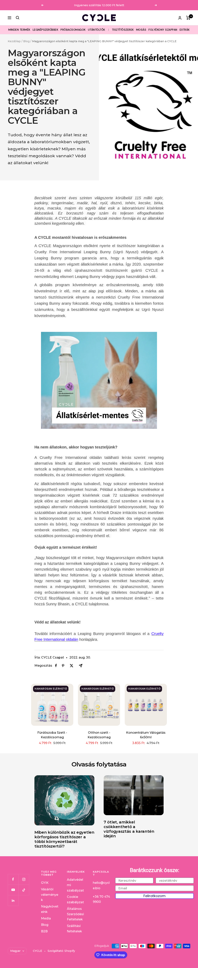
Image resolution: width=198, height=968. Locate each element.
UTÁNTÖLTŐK (96, 29)
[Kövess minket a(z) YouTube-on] (13, 890)
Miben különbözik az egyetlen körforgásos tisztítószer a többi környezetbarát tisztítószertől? (64, 839)
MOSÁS (141, 29)
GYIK (45, 883)
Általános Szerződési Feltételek (75, 914)
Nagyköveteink (49, 909)
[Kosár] (188, 18)
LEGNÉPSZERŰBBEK (45, 29)
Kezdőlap (14, 41)
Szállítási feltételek (74, 928)
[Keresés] (17, 17)
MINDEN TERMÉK (19, 29)
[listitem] (56, 665)
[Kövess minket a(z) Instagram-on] (23, 879)
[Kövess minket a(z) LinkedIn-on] (13, 900)
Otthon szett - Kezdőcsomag (99, 735)
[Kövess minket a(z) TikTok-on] (23, 890)
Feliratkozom (154, 895)
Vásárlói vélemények (49, 894)
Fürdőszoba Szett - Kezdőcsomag (52, 735)
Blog (26, 41)
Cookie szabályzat (75, 899)
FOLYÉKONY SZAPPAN (162, 29)
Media (46, 918)
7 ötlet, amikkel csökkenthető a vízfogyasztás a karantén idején (129, 829)
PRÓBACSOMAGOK (73, 29)
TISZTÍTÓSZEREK (123, 29)
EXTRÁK (185, 29)
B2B (44, 931)
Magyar (15, 951)
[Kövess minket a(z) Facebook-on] (13, 879)
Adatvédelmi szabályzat (75, 885)
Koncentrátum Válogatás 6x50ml (146, 735)
